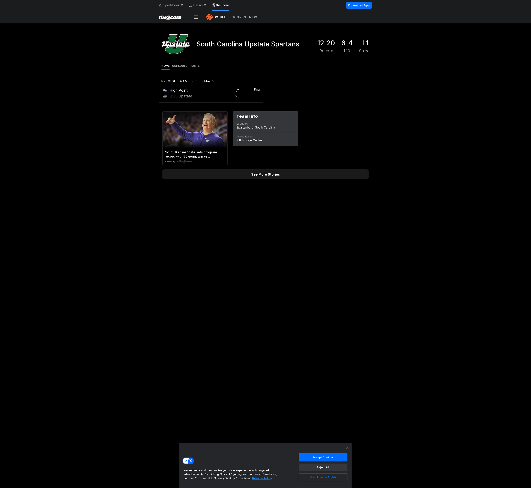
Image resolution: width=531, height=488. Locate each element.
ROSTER (195, 65)
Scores (239, 17)
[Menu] (196, 17)
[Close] (347, 448)
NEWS (165, 65)
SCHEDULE (179, 65)
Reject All (323, 467)
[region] (265, 465)
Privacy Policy (262, 478)
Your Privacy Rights (323, 477)
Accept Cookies (323, 457)
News (254, 17)
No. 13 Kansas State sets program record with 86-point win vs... (191, 154)
